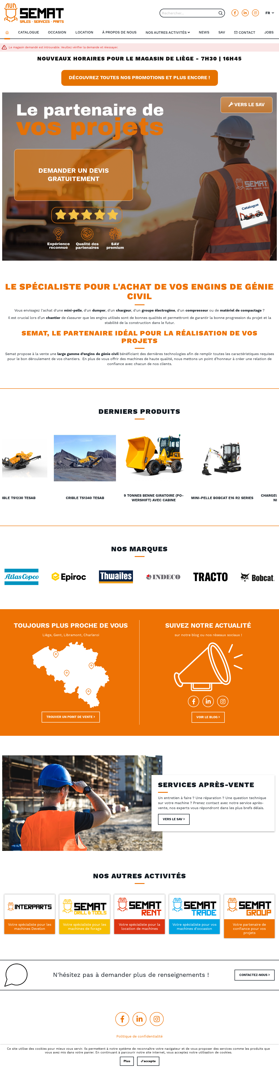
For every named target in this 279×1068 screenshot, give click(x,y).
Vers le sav (173, 819)
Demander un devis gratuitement (73, 175)
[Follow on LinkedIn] (245, 12)
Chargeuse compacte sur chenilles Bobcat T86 (243, 497)
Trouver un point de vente (70, 717)
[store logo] (34, 13)
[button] (270, 13)
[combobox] (192, 13)
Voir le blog (207, 717)
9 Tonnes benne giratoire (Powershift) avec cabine (105, 497)
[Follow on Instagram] (255, 12)
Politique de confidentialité (139, 1036)
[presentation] (7, 466)
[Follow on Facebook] (234, 12)
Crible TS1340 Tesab (36, 498)
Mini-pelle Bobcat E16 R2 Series (174, 498)
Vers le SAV (249, 105)
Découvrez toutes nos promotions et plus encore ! (139, 78)
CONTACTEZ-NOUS (253, 975)
